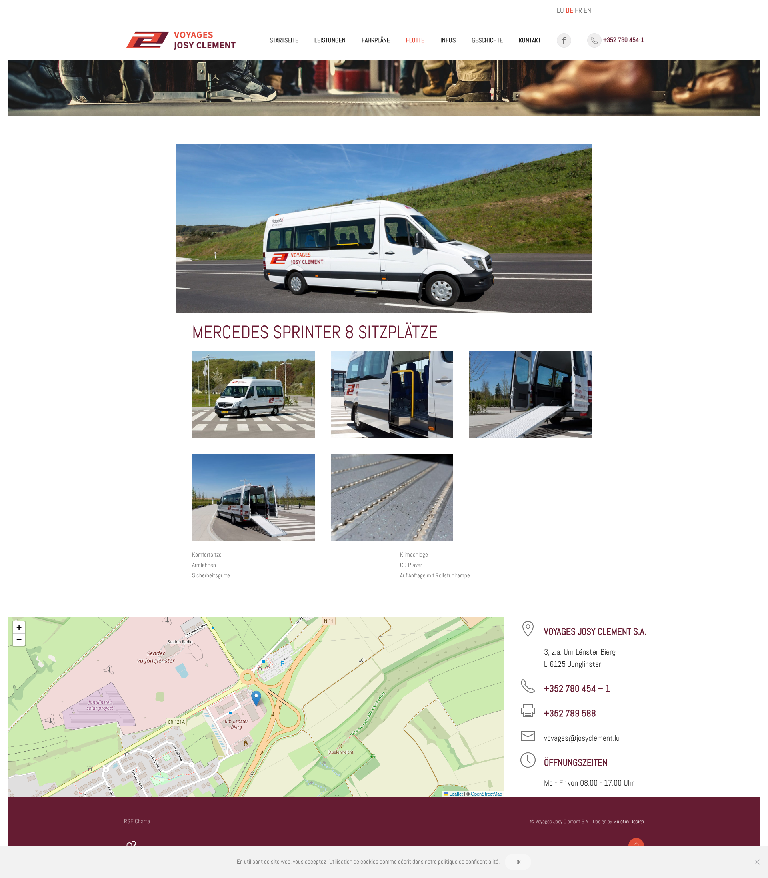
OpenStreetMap (486, 793)
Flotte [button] (415, 40)
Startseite (284, 40)
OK (518, 862)
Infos (448, 40)
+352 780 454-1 (623, 40)
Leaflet (455, 793)
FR (578, 10)
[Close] (757, 862)
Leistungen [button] (330, 40)
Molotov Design (628, 821)
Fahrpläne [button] (376, 40)
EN (587, 10)
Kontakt (530, 40)
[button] (253, 394)
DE (569, 10)
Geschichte (487, 40)
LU (560, 10)
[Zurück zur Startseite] (181, 40)
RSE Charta (137, 821)
